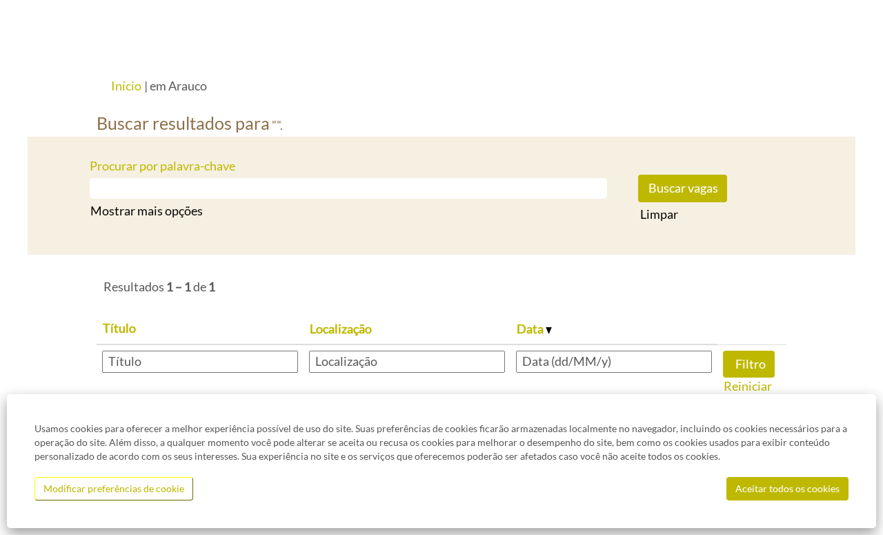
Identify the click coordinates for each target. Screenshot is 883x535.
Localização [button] (341, 328)
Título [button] (119, 327)
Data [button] (531, 328)
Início (126, 85)
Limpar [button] (659, 214)
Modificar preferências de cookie (113, 488)
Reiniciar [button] (748, 385)
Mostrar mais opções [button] (146, 210)
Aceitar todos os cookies (787, 488)
